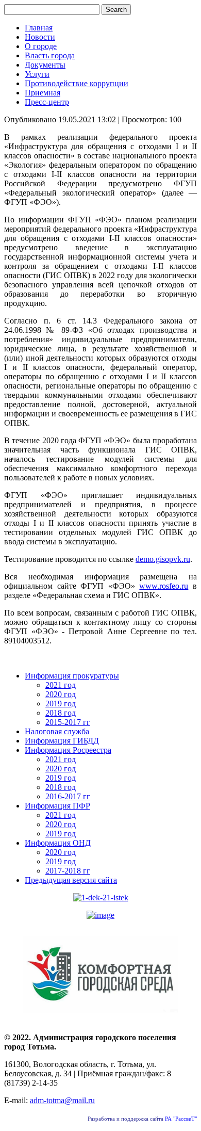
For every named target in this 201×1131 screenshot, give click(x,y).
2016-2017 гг (67, 796)
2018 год (60, 712)
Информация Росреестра (68, 750)
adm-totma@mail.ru (62, 1100)
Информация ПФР (57, 805)
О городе (41, 46)
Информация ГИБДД (62, 740)
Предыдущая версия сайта (71, 880)
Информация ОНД (58, 842)
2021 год (60, 685)
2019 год (60, 703)
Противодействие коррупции (76, 83)
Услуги (37, 74)
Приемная (42, 92)
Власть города (50, 55)
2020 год (60, 694)
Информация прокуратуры (72, 675)
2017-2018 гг (67, 870)
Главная (39, 27)
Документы (45, 64)
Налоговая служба (57, 731)
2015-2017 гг (67, 722)
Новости (40, 37)
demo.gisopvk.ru (163, 559)
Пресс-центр (47, 102)
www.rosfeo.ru (163, 585)
